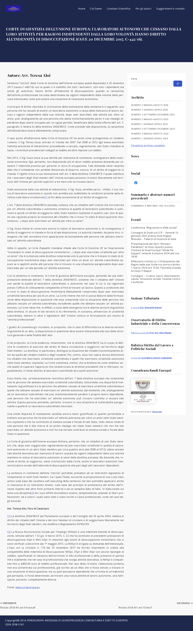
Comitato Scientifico (119, 8)
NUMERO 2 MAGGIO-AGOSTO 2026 (149, 105)
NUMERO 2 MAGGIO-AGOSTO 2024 (149, 133)
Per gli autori (143, 8)
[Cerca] (177, 84)
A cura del (151, 357)
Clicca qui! (157, 411)
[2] (32, 493)
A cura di (146, 307)
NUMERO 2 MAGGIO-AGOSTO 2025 (149, 119)
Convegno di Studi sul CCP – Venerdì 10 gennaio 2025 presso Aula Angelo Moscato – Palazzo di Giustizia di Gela (154, 236)
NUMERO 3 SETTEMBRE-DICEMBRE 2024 (153, 128)
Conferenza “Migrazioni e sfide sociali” (154, 227)
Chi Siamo (96, 8)
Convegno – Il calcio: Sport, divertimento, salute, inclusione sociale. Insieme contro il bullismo (155, 279)
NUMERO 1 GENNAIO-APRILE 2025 (149, 124)
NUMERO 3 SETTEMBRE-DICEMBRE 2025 (153, 114)
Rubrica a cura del (151, 332)
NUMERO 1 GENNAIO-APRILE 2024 (149, 138)
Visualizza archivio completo (148, 145)
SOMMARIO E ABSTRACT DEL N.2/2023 (153, 205)
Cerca (134, 78)
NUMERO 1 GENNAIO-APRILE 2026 (149, 109)
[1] (45, 197)
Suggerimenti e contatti (170, 8)
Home (81, 8)
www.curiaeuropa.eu (27, 587)
